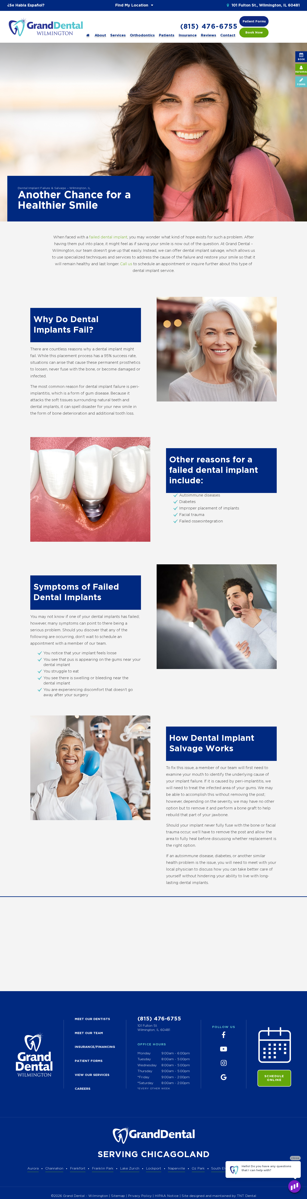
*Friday (143, 1077)
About (100, 35)
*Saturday (145, 1083)
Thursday (144, 1071)
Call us (126, 264)
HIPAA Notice (167, 1196)
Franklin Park (102, 1168)
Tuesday (144, 1059)
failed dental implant (108, 237)
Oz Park (198, 1168)
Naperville (176, 1168)
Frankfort (77, 1168)
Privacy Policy (140, 1196)
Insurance (188, 35)
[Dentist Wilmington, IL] (88, 35)
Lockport (153, 1168)
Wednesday (147, 1065)
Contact (227, 35)
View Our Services (92, 1075)
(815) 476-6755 (208, 27)
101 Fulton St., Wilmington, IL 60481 (265, 5)
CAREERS (82, 1088)
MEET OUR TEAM (89, 1033)
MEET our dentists (92, 1019)
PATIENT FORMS (89, 1061)
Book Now (254, 32)
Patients (166, 35)
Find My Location (132, 5)
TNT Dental (246, 1196)
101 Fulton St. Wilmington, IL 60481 (153, 1027)
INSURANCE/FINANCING (95, 1047)
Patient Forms (254, 21)
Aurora (33, 1168)
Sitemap (118, 1196)
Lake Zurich (129, 1168)
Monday (144, 1053)
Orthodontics (142, 35)
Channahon (54, 1168)
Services (118, 35)
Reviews (208, 35)
